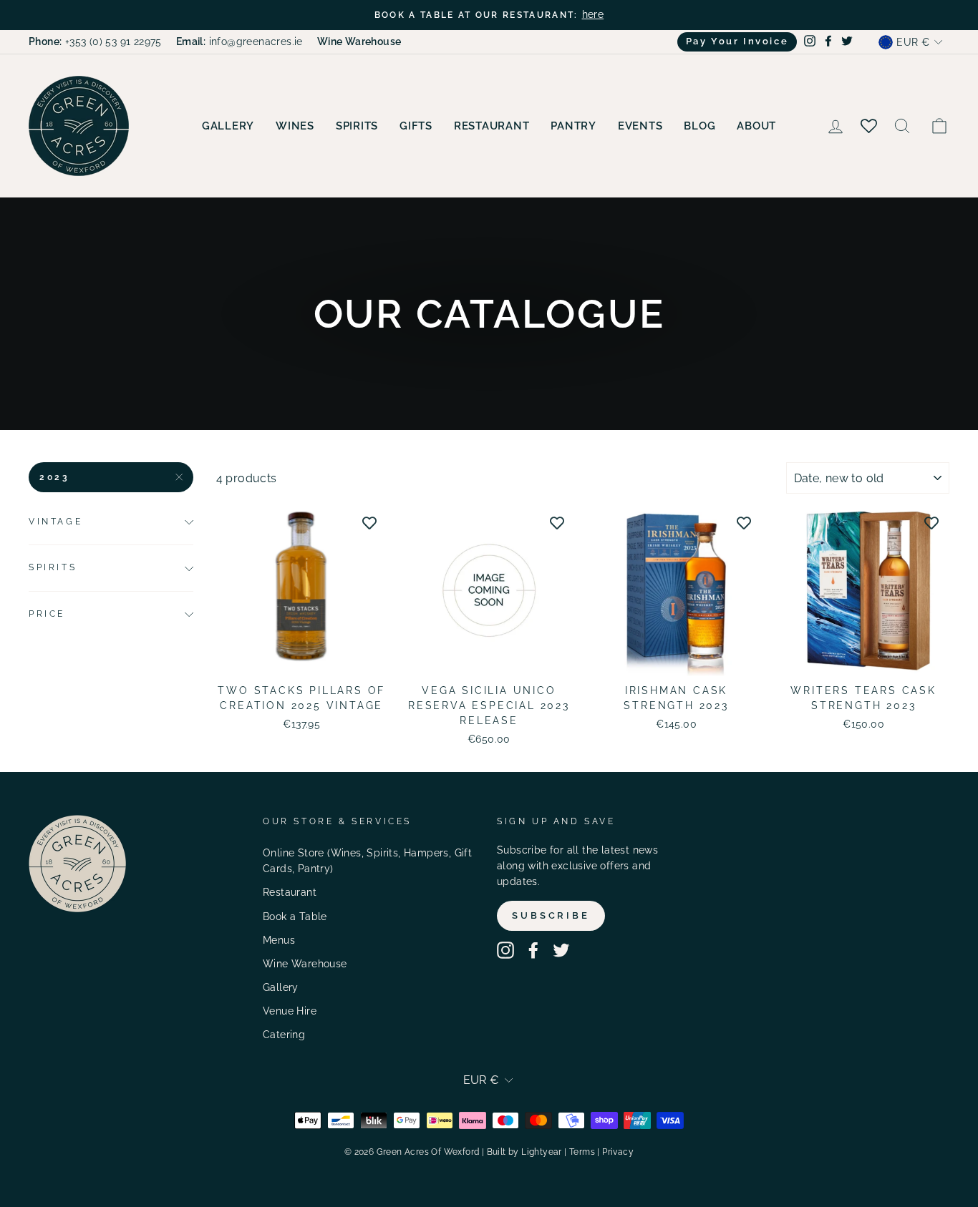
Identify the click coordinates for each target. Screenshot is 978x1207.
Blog (699, 125)
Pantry (573, 125)
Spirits (357, 125)
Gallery (228, 125)
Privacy (618, 1152)
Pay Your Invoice (737, 41)
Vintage (55, 522)
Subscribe (551, 915)
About (756, 125)
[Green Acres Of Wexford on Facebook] (533, 950)
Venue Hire (289, 1011)
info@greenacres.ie (239, 41)
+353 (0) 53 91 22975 (95, 41)
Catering (284, 1034)
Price (47, 614)
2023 (54, 477)
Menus (279, 940)
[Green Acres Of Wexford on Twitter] (561, 950)
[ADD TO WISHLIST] (369, 522)
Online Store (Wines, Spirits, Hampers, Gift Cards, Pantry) (367, 860)
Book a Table (295, 916)
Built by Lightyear (524, 1152)
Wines (295, 125)
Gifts (416, 125)
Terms (582, 1152)
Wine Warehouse (305, 963)
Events (640, 125)
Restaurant (492, 125)
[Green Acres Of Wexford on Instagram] (505, 950)
